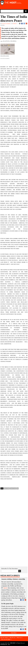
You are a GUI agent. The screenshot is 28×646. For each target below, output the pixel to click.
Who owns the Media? (6, 639)
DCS (9, 644)
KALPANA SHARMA (6, 23)
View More (13, 632)
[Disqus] (14, 509)
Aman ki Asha (13, 488)
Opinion (15, 23)
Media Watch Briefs (10, 575)
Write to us (19, 637)
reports (5, 588)
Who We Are (12, 637)
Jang (17, 488)
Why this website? (4, 637)
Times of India (6, 488)
